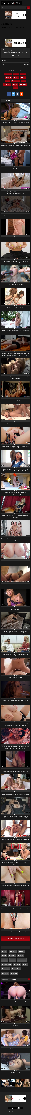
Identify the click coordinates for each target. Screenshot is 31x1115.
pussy (15, 84)
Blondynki (9, 74)
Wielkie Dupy (17, 968)
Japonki (21, 955)
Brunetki (22, 951)
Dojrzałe (13, 955)
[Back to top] (26, 1110)
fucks (23, 77)
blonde (23, 74)
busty (16, 77)
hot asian (8, 84)
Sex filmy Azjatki (7, 964)
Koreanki (5, 960)
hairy (8, 80)
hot (24, 80)
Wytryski (15, 973)
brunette (9, 77)
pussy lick (23, 84)
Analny (4, 951)
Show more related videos (15, 938)
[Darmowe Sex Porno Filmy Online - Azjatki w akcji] (13, 3)
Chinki (4, 955)
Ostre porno (22, 960)
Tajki (26, 964)
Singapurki (17, 964)
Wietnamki (5, 973)
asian (16, 74)
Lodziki (13, 960)
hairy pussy (16, 80)
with (16, 87)
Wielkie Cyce (6, 968)
